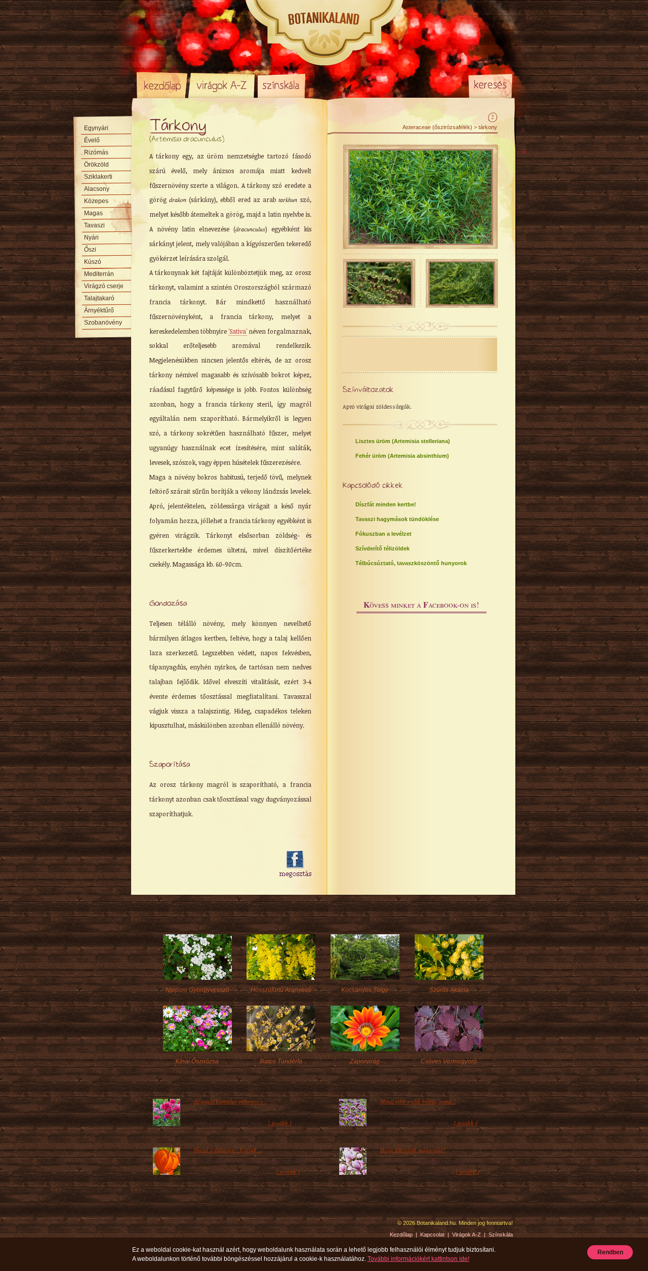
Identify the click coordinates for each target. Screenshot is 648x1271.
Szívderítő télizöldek (382, 548)
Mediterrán (99, 273)
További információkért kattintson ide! (418, 1258)
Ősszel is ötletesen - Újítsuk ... (228, 1150)
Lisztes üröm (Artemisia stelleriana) (402, 441)
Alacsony (96, 188)
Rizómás (96, 152)
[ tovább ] (280, 1123)
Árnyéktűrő (99, 310)
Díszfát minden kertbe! (385, 504)
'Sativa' (237, 331)
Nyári (91, 237)
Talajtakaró (99, 298)
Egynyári (96, 128)
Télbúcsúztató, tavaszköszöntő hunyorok (411, 563)
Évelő (92, 140)
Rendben (610, 1252)
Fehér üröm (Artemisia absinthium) (402, 456)
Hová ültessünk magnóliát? (413, 1150)
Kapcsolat (432, 1235)
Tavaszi (94, 225)
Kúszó (92, 261)
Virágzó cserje (104, 286)
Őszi (90, 249)
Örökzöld (96, 164)
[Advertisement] (208, 864)
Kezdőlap (162, 85)
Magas (93, 213)
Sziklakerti (98, 176)
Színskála (281, 85)
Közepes (96, 201)
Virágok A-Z (222, 85)
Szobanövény (103, 322)
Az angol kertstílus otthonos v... (230, 1101)
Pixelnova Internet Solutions (160, 1226)
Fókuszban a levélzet (383, 534)
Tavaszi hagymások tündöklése (397, 519)
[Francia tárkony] (421, 242)
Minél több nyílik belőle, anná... (418, 1101)
